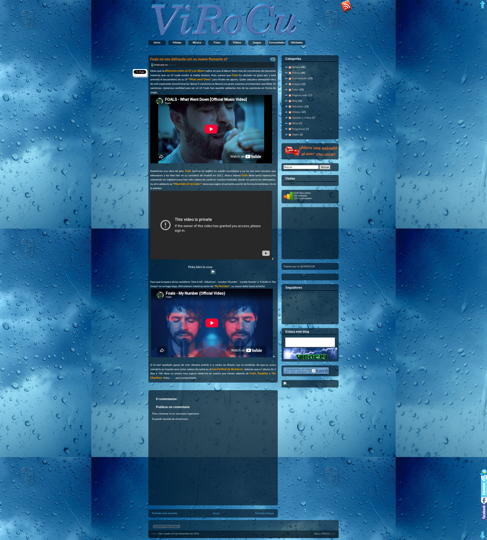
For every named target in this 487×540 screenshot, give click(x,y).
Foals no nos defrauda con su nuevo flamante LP (189, 59)
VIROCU (155, 534)
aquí (172, 378)
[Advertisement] (312, 233)
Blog (294, 100)
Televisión (298, 106)
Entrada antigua (264, 513)
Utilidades (297, 42)
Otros (295, 123)
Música (197, 42)
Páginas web (299, 95)
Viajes (295, 134)
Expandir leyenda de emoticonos (170, 419)
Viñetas (177, 42)
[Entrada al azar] (312, 155)
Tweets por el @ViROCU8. (299, 266)
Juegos (257, 42)
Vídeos (237, 42)
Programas (298, 128)
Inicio (157, 42)
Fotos (217, 42)
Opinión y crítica (301, 117)
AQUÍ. (333, 534)
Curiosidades (277, 42)
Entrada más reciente (164, 513)
